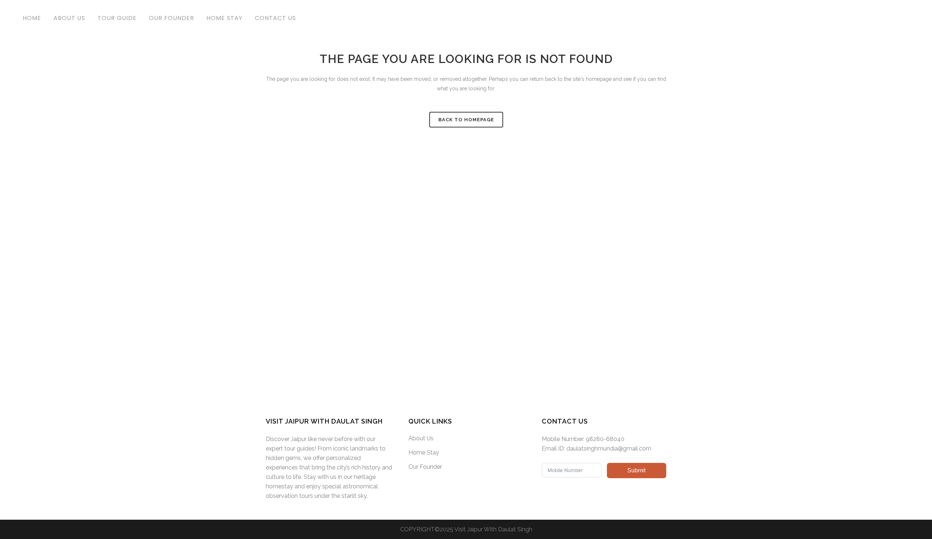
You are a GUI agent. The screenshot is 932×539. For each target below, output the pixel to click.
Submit (636, 470)
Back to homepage (466, 119)
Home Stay (423, 452)
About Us (421, 438)
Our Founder (425, 466)
